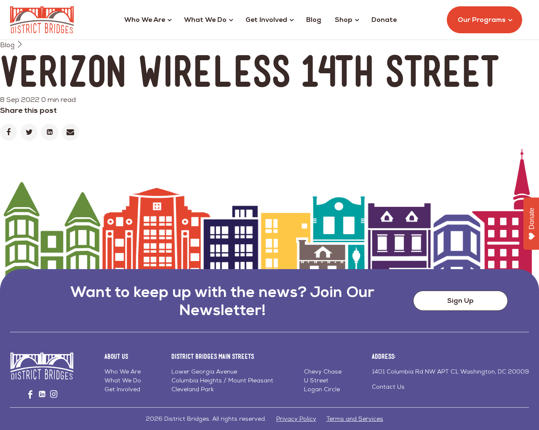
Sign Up (460, 300)
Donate (384, 19)
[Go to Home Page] (42, 19)
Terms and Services (354, 418)
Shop (343, 19)
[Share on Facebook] (8, 132)
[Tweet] (29, 132)
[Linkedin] (49, 132)
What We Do (205, 19)
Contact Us (388, 386)
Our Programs (482, 19)
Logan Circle (322, 389)
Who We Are (144, 19)
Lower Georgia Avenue (204, 371)
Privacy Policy (296, 418)
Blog (313, 19)
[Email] (70, 132)
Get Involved (266, 19)
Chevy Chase (323, 371)
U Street (316, 380)
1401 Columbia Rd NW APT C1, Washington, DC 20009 (450, 371)
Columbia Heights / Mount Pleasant (222, 380)
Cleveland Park (192, 389)
